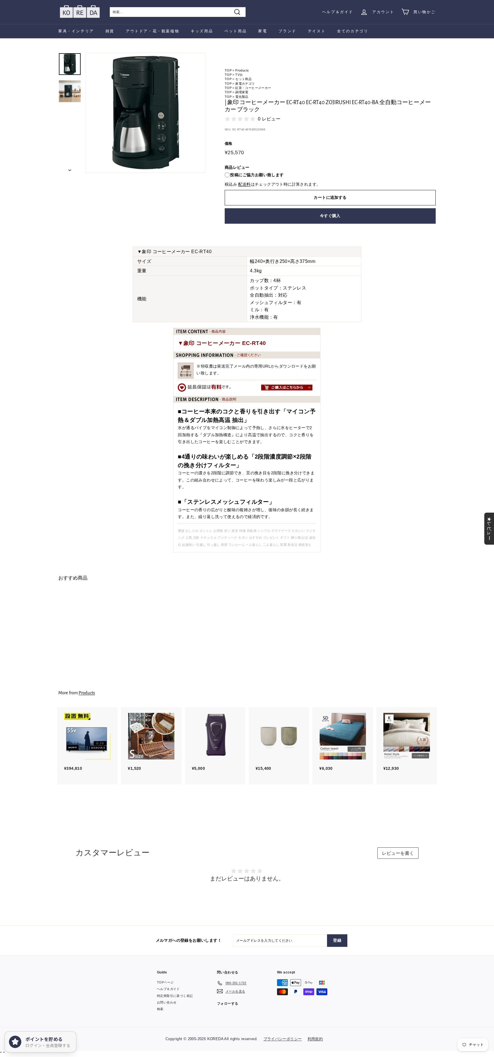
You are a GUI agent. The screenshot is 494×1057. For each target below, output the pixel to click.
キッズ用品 (202, 31)
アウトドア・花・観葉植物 (152, 31)
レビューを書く (398, 853)
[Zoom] (145, 112)
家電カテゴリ (245, 83)
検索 (160, 1009)
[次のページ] (69, 168)
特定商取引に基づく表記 (175, 995)
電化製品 (241, 96)
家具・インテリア (76, 31)
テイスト (317, 31)
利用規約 (315, 1039)
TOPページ (165, 982)
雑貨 (109, 31)
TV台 (239, 74)
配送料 (244, 184)
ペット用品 (235, 31)
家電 (262, 31)
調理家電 (241, 92)
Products (242, 70)
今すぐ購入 (330, 216)
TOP (228, 70)
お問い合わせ (166, 1002)
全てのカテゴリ (352, 31)
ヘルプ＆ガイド (337, 12)
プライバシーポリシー (283, 1039)
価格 (228, 143)
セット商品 (243, 79)
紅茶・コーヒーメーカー (253, 88)
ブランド (287, 31)
